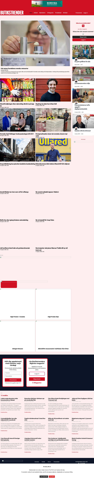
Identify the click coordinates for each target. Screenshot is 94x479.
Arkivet (36, 12)
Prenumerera (79, 12)
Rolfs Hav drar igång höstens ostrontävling (14, 220)
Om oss (49, 461)
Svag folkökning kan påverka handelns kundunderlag (17, 164)
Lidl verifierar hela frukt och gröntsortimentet (15, 248)
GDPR (19, 382)
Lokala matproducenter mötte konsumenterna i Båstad (9, 399)
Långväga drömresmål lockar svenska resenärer (32, 439)
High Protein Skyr (53, 317)
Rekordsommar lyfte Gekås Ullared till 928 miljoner (53, 164)
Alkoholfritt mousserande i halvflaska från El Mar (53, 349)
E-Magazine (50, 12)
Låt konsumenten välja (82, 83)
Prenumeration (56, 461)
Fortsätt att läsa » (4, 412)
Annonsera (37, 461)
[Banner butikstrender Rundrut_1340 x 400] (47, 2)
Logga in (85, 12)
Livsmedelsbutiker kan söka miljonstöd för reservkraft (9, 419)
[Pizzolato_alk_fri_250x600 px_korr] (83, 142)
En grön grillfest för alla (82, 61)
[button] (83, 26)
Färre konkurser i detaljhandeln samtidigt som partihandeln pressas (58, 439)
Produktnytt (58, 12)
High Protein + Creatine (17, 317)
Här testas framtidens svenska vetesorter (14, 68)
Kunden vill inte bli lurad (83, 131)
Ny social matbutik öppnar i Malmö (47, 192)
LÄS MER (52, 476)
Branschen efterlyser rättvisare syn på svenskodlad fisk (34, 399)
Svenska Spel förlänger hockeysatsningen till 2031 (17, 134)
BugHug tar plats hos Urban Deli (46, 104)
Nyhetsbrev (42, 12)
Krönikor (65, 12)
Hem (31, 12)
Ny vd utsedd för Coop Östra (45, 220)
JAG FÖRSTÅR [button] (43, 476)
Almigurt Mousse (17, 349)
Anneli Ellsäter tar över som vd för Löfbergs (14, 192)
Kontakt (43, 461)
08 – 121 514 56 (81, 463)
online (36, 370)
